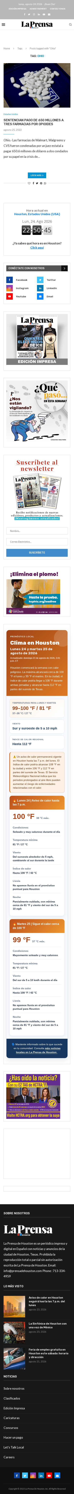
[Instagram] (34, 14)
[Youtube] (44, 14)
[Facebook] (24, 14)
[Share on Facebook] (33, 183)
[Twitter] (29, 14)
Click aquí (37, 247)
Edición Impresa (17, 9)
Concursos (11, 1428)
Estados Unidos (11, 114)
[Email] (49, 14)
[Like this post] (29, 183)
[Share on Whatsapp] (45, 183)
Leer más (36, 175)
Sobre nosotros (14, 1388)
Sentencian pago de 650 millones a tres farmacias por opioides (34, 122)
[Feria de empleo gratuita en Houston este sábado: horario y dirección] (14, 1358)
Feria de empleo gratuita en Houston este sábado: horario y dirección (48, 1353)
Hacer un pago (13, 1437)
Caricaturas (12, 1418)
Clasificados (12, 1398)
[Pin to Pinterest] (41, 183)
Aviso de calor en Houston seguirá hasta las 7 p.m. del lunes (47, 1301)
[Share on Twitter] (37, 183)
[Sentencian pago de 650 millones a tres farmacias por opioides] (37, 85)
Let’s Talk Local (14, 1447)
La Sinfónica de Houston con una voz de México (48, 1325)
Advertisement (38, 9)
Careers (9, 1457)
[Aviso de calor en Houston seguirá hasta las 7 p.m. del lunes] (14, 1306)
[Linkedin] (39, 14)
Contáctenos (57, 9)
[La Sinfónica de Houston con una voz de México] (14, 1332)
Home (7, 48)
